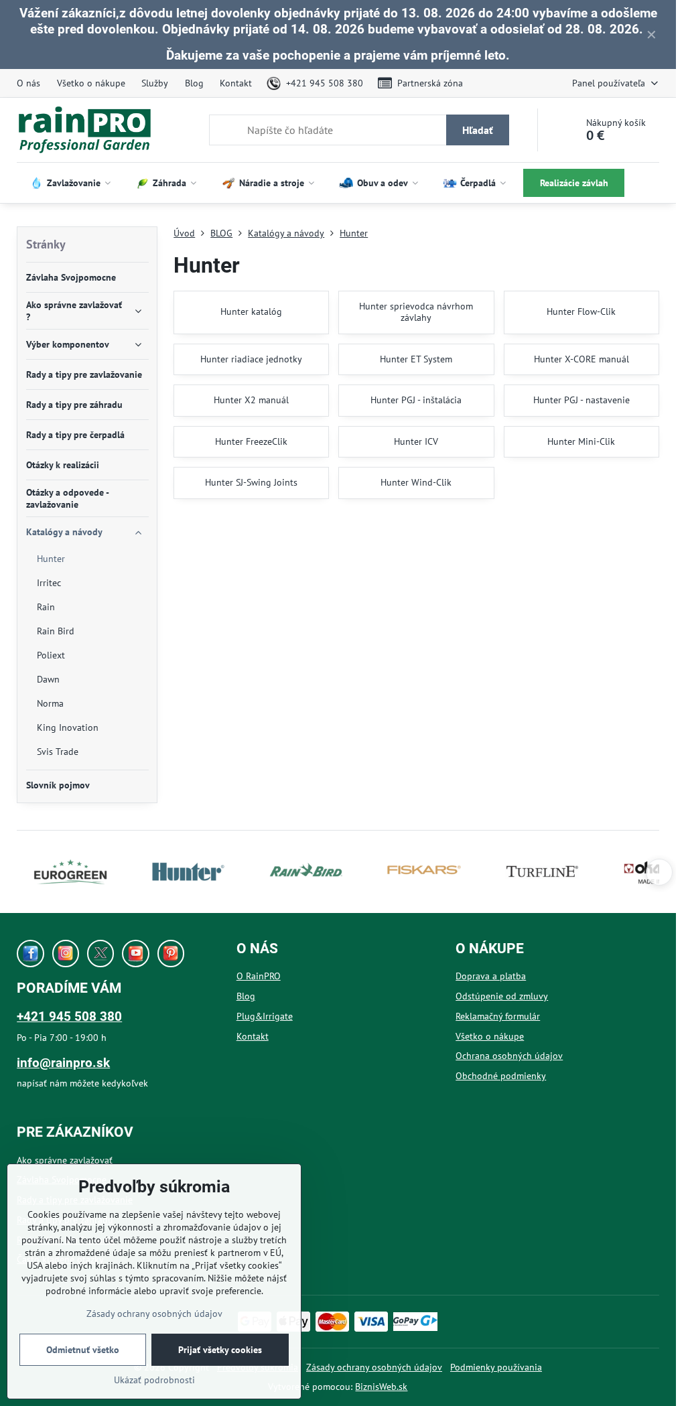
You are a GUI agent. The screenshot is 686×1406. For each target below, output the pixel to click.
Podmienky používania (496, 1367)
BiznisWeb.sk (381, 1387)
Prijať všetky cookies (220, 1350)
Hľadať (477, 130)
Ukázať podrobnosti (154, 1380)
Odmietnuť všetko (82, 1350)
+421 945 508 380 (69, 1016)
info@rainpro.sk (63, 1062)
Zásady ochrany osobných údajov (374, 1367)
